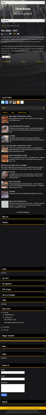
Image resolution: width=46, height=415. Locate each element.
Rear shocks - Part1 (9, 30)
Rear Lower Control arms (17, 201)
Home (3, 26)
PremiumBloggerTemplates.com (15, 412)
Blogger (26, 212)
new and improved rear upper (19, 126)
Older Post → (40, 61)
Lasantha (35, 411)
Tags (12, 112)
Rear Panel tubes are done (18, 155)
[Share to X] (7, 57)
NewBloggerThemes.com (33, 412)
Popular (5, 112)
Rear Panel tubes (15, 181)
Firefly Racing (23, 9)
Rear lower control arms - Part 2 (20, 145)
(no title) (12, 136)
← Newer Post (6, 61)
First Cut (12, 172)
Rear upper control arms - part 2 (20, 116)
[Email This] (3, 57)
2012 (5, 327)
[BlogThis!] (5, 57)
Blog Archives (22, 112)
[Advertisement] (23, 79)
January (7, 317)
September (8, 315)
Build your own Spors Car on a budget (13, 165)
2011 (5, 330)
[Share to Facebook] (9, 57)
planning (3, 273)
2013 (5, 312)
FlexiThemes (17, 411)
